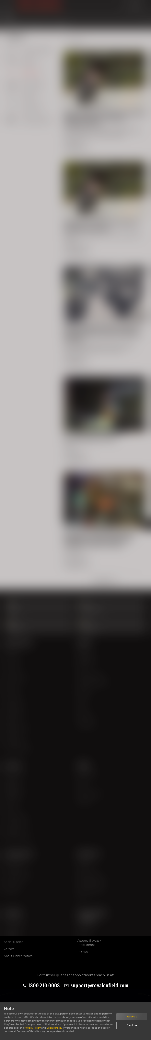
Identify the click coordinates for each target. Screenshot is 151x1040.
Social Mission (13, 942)
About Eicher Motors (18, 956)
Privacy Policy (32, 1027)
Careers (9, 949)
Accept (132, 1016)
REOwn (82, 952)
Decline (132, 1025)
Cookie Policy (54, 1027)
